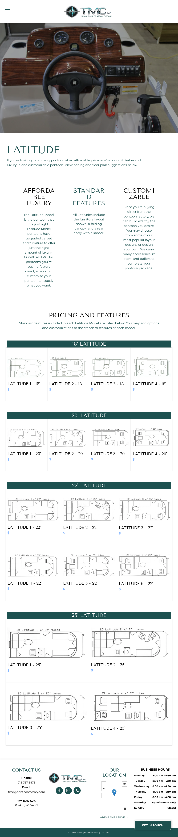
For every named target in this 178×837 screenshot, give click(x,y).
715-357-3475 (26, 782)
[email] (68, 791)
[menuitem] (114, 818)
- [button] (104, 788)
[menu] (7, 9)
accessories (142, 254)
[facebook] (59, 791)
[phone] (77, 791)
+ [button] (104, 784)
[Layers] (124, 784)
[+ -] (114, 796)
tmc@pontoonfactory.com (26, 792)
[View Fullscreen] (104, 795)
